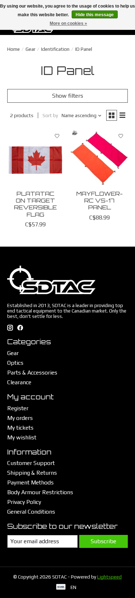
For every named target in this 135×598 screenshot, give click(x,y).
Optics (15, 362)
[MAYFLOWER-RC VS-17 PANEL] (99, 157)
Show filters (67, 95)
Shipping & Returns (32, 472)
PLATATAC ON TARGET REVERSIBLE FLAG (35, 204)
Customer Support (31, 463)
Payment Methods (30, 482)
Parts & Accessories (32, 372)
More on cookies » (68, 23)
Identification (55, 49)
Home (13, 49)
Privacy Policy (24, 502)
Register (17, 408)
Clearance (19, 382)
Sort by (50, 115)
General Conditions (31, 511)
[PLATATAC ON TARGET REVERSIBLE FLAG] (35, 157)
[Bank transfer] (61, 587)
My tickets (20, 427)
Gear (30, 49)
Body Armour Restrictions (40, 492)
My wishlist (21, 437)
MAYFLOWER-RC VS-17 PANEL (99, 200)
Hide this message (95, 14)
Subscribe (103, 541)
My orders (20, 418)
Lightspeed (109, 577)
